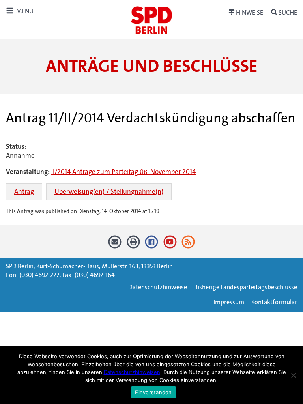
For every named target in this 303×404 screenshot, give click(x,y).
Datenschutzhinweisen (132, 372)
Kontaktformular (274, 302)
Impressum (228, 302)
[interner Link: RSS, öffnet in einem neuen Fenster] (188, 244)
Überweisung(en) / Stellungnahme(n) (108, 191)
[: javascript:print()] (133, 244)
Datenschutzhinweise (157, 287)
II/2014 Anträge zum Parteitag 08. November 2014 (123, 172)
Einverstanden (153, 392)
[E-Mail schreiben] (115, 244)
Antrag (24, 191)
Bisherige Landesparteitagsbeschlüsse (245, 287)
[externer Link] (151, 244)
